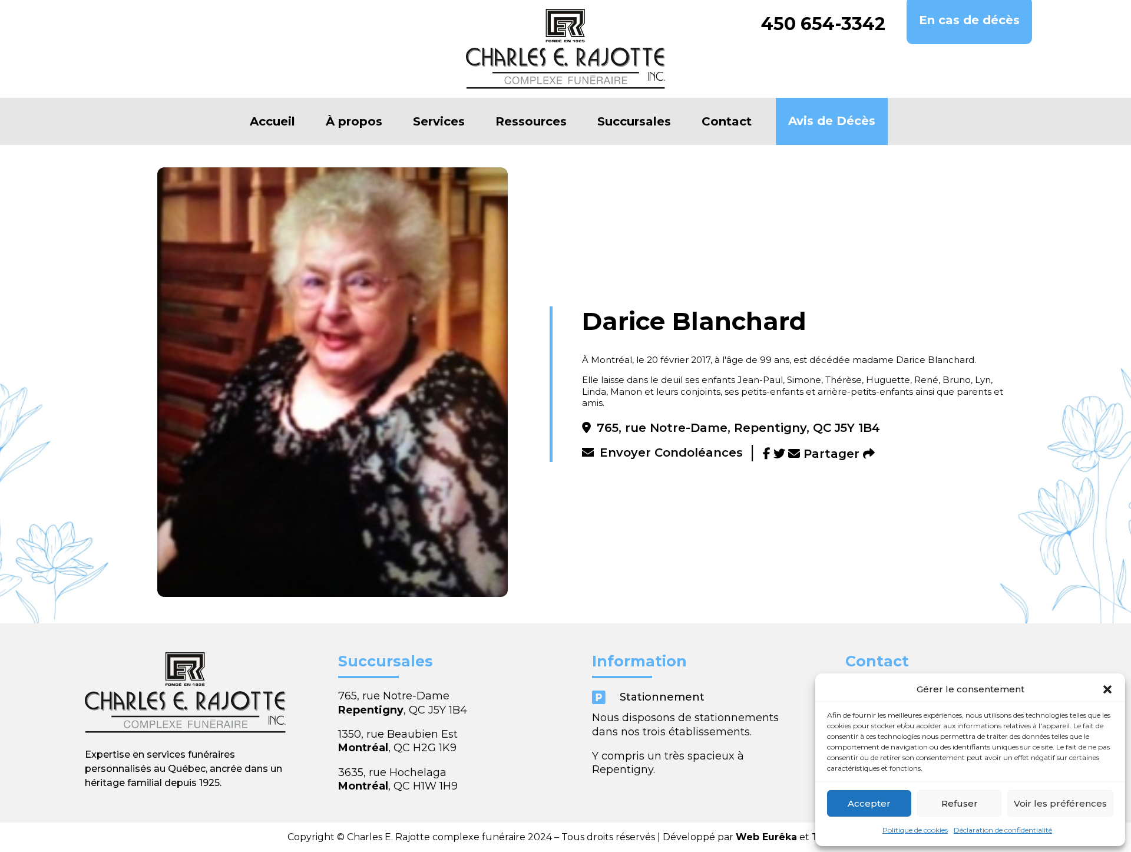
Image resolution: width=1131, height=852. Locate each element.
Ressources (531, 121)
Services (439, 121)
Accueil (272, 121)
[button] (1107, 689)
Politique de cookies (915, 829)
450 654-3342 (823, 24)
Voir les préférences (1060, 803)
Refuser (959, 803)
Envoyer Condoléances (671, 452)
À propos (354, 121)
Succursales (634, 121)
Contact (727, 121)
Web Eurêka (766, 837)
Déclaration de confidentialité (1003, 829)
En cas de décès (969, 20)
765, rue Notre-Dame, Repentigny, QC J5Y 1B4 (738, 428)
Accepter (869, 803)
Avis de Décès (831, 121)
